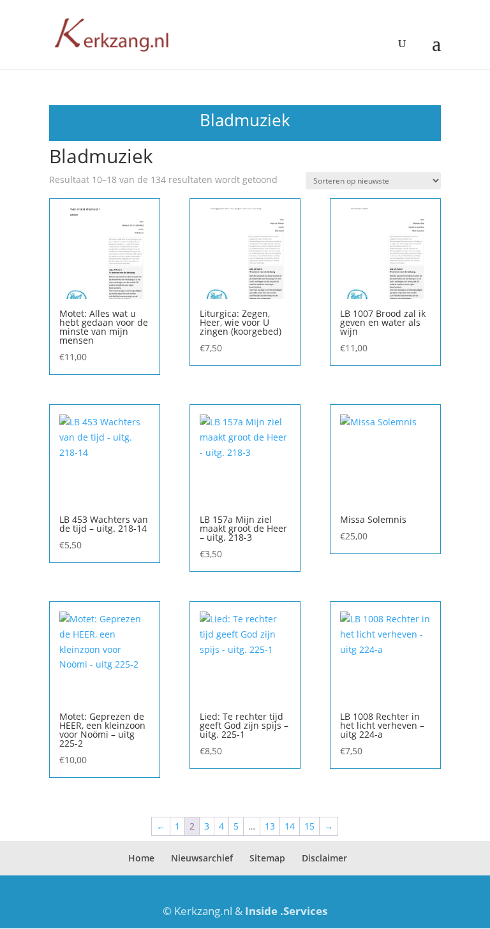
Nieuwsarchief (202, 858)
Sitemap (267, 858)
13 (270, 826)
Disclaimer (324, 858)
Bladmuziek (245, 119)
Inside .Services (286, 910)
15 (309, 826)
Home (141, 858)
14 (290, 826)
